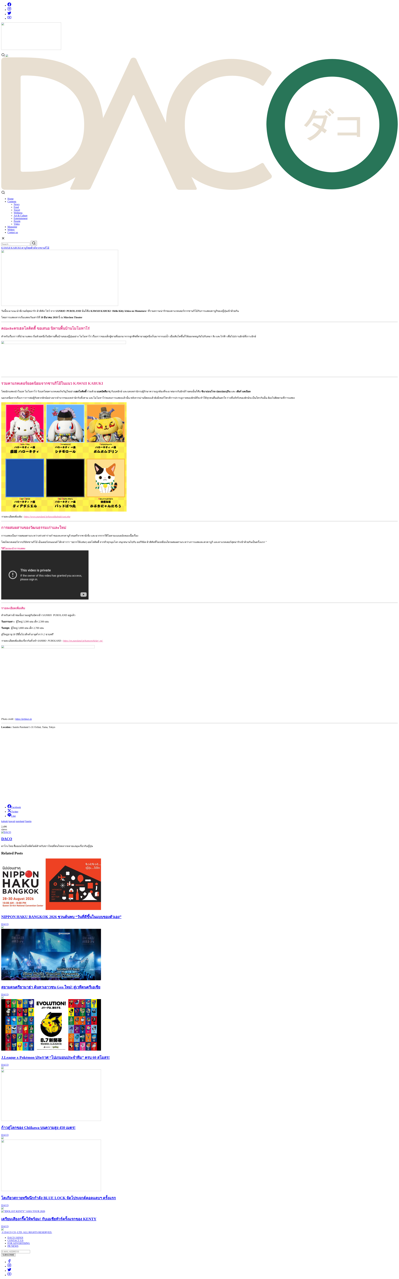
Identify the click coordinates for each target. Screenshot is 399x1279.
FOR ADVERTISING (18, 1243)
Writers (10, 229)
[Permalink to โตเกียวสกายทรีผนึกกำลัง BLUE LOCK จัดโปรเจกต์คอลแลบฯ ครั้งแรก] (51, 1190)
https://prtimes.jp (23, 719)
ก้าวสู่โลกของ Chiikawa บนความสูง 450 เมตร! (38, 1128)
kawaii (12, 821)
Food (16, 207)
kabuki (4, 821)
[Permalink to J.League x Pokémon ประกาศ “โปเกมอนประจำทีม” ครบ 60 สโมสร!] (51, 1049)
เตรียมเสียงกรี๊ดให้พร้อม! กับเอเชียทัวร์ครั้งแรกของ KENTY (48, 1219)
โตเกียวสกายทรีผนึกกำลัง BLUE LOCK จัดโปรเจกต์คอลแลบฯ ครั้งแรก (58, 1198)
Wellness (18, 212)
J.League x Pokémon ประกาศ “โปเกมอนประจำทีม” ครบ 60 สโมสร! (55, 1057)
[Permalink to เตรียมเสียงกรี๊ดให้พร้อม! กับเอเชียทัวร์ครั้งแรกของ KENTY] (23, 1211)
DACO (6, 839)
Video (17, 224)
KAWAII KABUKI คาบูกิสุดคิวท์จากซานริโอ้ (25, 248)
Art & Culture (20, 215)
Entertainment (20, 218)
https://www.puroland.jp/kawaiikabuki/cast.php (47, 516)
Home (10, 198)
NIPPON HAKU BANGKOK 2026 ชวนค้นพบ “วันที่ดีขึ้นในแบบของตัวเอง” (61, 917)
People (17, 221)
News (16, 204)
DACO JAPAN (15, 1237)
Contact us (12, 232)
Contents (11, 201)
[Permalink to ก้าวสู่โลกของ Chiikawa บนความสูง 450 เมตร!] (51, 1120)
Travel (17, 210)
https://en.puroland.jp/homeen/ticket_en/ (83, 640)
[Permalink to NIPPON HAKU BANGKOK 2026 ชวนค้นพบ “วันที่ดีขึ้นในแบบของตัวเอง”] (51, 909)
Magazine (12, 226)
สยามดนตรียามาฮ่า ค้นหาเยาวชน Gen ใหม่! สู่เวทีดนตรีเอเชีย (50, 987)
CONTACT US (15, 1240)
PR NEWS (12, 1246)
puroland (20, 821)
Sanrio (28, 821)
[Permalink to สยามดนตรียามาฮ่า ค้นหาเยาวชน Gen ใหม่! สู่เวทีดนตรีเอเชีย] (51, 979)
